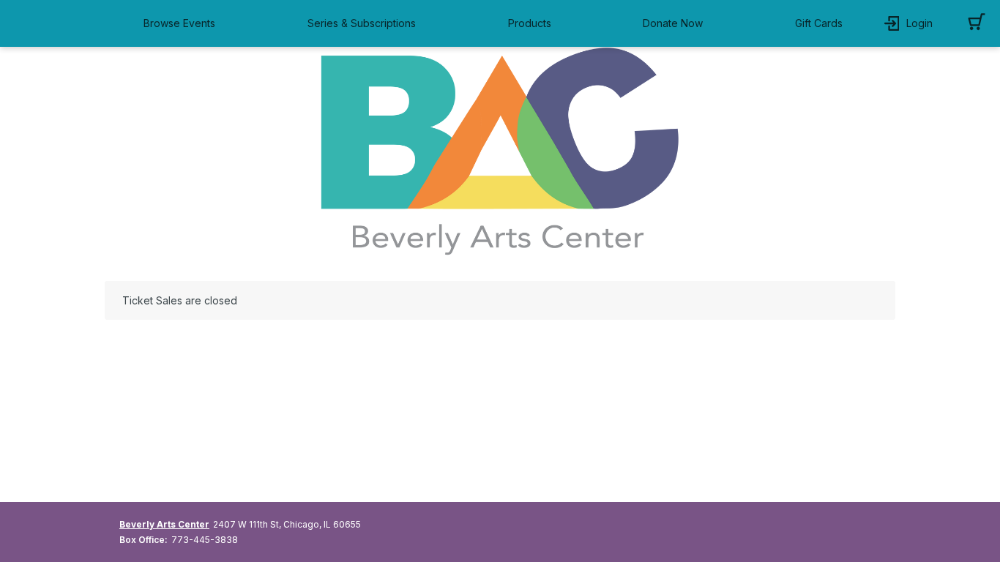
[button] (183, 23)
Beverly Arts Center (164, 524)
